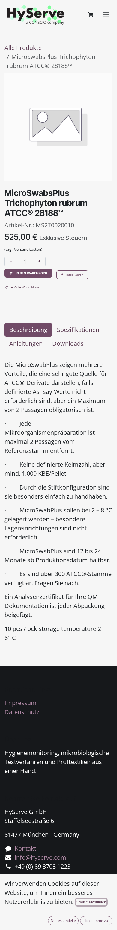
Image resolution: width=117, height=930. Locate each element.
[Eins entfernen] (10, 261)
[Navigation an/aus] (106, 14)
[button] (28, 273)
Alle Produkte (23, 48)
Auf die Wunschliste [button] (24, 287)
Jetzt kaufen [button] (74, 274)
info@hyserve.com (40, 857)
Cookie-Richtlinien (91, 901)
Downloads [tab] (68, 343)
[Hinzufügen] (39, 261)
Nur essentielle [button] (63, 920)
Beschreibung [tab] (28, 330)
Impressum (20, 703)
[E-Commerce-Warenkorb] (90, 14)
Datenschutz (21, 712)
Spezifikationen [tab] (78, 330)
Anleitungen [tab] (26, 343)
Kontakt (25, 848)
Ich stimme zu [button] (96, 920)
